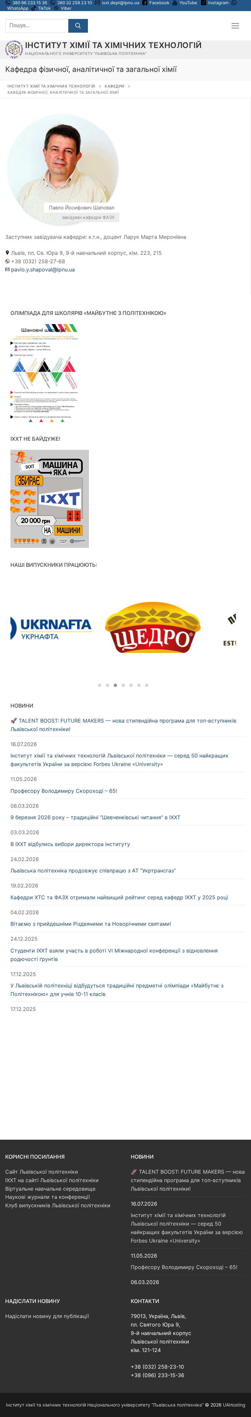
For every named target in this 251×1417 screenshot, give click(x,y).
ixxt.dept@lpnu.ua (120, 2)
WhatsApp (17, 8)
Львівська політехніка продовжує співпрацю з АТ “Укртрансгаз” (93, 870)
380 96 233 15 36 (29, 2)
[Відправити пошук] (78, 26)
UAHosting (234, 1405)
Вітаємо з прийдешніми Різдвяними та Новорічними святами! (90, 923)
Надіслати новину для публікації (47, 1316)
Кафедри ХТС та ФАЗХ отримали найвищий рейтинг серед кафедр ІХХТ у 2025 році (119, 897)
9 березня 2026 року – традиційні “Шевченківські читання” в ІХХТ (95, 817)
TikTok (44, 8)
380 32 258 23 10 (74, 2)
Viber (66, 8)
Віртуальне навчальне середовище (50, 1188)
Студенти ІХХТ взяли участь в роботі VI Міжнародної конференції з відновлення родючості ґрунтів (114, 954)
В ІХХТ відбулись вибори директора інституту (70, 844)
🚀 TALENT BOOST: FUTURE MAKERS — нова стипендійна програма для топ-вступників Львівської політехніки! (123, 724)
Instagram (218, 2)
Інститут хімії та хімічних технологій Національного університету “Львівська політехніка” (105, 1405)
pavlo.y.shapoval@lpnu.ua (43, 269)
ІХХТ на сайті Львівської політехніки (52, 1180)
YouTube (188, 2)
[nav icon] (235, 26)
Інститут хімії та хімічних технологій (113, 45)
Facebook (159, 2)
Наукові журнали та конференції (47, 1197)
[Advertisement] (128, 1070)
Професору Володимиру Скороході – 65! (63, 791)
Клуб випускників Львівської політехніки (57, 1205)
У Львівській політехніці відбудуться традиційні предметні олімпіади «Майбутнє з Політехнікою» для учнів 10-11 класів (117, 989)
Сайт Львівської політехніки (41, 1171)
